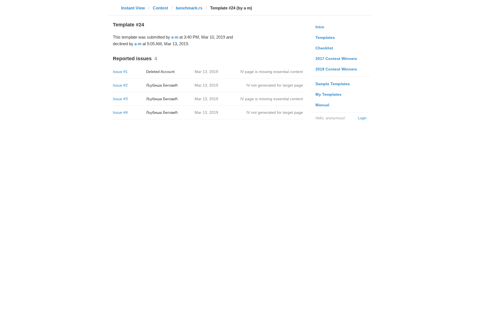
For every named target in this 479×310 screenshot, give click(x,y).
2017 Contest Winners (336, 58)
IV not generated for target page (274, 85)
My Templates (328, 94)
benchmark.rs (189, 8)
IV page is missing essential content (271, 71)
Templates (325, 37)
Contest (160, 8)
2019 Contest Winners (336, 69)
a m (174, 37)
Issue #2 (120, 85)
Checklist (324, 48)
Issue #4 (120, 112)
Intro (319, 27)
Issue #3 (120, 99)
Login (362, 118)
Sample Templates (332, 84)
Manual (322, 105)
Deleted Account (160, 71)
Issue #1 (120, 71)
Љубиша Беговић (162, 85)
